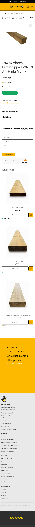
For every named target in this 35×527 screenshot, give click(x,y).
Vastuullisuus (4, 479)
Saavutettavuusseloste (7, 476)
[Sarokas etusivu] (17, 399)
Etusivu (5, 17)
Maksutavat (4, 464)
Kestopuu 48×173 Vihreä (17, 261)
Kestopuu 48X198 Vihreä (17, 207)
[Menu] (4, 6)
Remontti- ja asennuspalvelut (9, 442)
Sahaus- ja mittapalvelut (7, 451)
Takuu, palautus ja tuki (7, 467)
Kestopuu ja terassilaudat (19, 17)
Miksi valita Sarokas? (6, 459)
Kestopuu (27, 17)
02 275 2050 (4, 420)
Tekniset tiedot (10, 111)
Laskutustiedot (5, 482)
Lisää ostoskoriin (10, 92)
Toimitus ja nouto (5, 462)
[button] (28, 6)
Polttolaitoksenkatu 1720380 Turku (7, 417)
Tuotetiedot (15, 214)
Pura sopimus (4, 470)
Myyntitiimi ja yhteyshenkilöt (8, 429)
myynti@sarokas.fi (6, 423)
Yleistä (3, 437)
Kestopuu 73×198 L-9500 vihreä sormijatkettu (17, 315)
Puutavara (10, 17)
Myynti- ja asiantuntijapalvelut (9, 439)
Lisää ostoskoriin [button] (31, 215)
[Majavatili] (32, 6)
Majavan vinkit (5, 498)
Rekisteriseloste (5, 473)
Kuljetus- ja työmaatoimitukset (9, 448)
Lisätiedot (7, 117)
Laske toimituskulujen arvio (10, 103)
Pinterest (3, 495)
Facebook (3, 489)
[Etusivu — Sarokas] (17, 6)
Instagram (4, 492)
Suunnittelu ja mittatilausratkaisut (10, 445)
